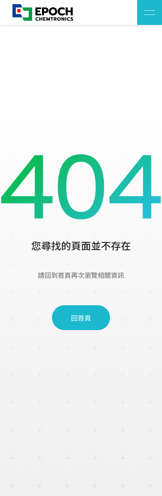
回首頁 (81, 318)
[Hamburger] (149, 12)
